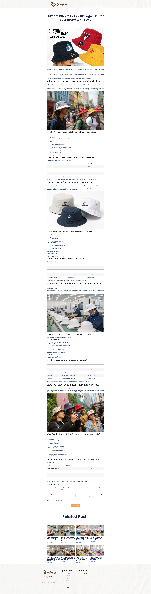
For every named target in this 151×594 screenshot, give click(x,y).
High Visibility (52, 137)
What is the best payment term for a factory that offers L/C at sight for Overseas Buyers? (83, 539)
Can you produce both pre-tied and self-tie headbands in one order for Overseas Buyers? (68, 539)
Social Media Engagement (53, 468)
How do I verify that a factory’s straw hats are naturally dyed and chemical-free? (81, 559)
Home (78, 4)
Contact (95, 4)
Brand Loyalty (51, 166)
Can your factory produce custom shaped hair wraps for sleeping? (96, 558)
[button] (56, 500)
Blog (89, 4)
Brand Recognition (52, 478)
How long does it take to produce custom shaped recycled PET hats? (96, 538)
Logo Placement (53, 237)
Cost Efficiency (52, 348)
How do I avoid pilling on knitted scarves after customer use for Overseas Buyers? (53, 539)
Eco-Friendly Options (52, 176)
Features (103, 4)
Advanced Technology (54, 339)
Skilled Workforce (53, 343)
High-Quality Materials (52, 277)
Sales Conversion (51, 475)
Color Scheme (52, 242)
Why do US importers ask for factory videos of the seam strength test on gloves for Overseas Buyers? (53, 559)
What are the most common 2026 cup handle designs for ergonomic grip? (68, 558)
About (84, 4)
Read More (49, 542)
